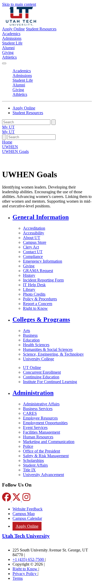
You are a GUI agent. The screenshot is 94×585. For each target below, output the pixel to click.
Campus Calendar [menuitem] (27, 518)
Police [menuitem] (28, 446)
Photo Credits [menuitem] (34, 294)
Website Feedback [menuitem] (28, 509)
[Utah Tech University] (21, 24)
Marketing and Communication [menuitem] (48, 441)
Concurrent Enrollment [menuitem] (42, 372)
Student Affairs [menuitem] (35, 465)
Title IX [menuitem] (29, 470)
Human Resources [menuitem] (38, 437)
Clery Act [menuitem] (31, 247)
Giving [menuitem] (8, 52)
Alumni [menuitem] (8, 48)
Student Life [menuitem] (12, 43)
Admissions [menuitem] (11, 38)
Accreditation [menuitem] (34, 228)
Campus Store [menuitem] (34, 242)
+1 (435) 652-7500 (29, 559)
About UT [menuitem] (31, 237)
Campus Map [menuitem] (24, 513)
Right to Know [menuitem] (35, 308)
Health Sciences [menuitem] (36, 345)
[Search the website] (53, 122)
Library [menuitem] (29, 289)
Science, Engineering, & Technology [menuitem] (53, 354)
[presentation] (15, 151)
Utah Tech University (26, 536)
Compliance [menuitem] (33, 256)
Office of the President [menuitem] (41, 451)
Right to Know (25, 569)
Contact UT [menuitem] (33, 252)
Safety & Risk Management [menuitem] (46, 456)
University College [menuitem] (38, 359)
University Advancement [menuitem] (43, 474)
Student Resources (41, 29)
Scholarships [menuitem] (33, 460)
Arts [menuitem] (26, 330)
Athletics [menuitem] (9, 57)
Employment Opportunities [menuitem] (45, 423)
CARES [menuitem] (30, 413)
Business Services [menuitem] (37, 408)
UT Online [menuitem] (32, 367)
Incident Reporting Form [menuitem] (43, 280)
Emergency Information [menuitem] (42, 261)
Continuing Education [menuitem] (41, 377)
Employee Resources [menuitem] (40, 418)
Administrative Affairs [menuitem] (41, 404)
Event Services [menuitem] (35, 427)
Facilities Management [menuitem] (41, 432)
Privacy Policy (25, 573)
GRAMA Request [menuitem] (38, 270)
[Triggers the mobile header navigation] (4, 63)
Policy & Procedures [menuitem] (40, 299)
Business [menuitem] (30, 335)
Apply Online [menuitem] (27, 526)
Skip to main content (19, 4)
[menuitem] (52, 217)
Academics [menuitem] (11, 33)
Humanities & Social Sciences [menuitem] (48, 349)
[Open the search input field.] (4, 137)
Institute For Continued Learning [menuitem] (50, 381)
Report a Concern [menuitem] (37, 303)
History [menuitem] (29, 275)
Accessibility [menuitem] (33, 233)
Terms (18, 578)
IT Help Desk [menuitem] (34, 285)
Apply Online (13, 29)
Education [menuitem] (31, 340)
